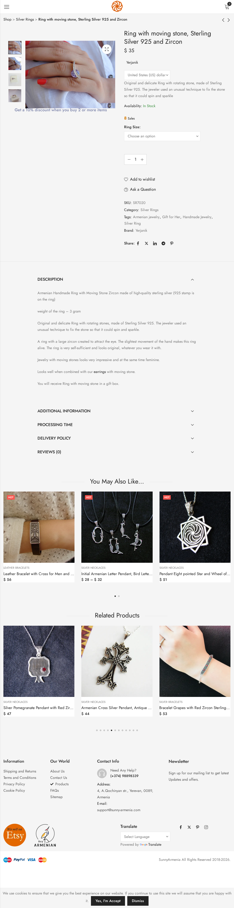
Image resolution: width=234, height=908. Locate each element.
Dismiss (138, 900)
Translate (154, 844)
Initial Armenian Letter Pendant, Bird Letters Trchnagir (46, 573)
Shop (7, 19)
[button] (115, 596)
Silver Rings (25, 19)
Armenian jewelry (146, 217)
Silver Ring (132, 223)
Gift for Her (171, 217)
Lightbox (107, 49)
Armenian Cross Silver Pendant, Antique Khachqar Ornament (53, 707)
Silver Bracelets (93, 702)
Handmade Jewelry (197, 217)
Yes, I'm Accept (108, 900)
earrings (100, 371)
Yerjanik (132, 62)
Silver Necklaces (15, 568)
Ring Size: (132, 127)
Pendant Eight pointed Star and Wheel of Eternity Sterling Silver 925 (137, 573)
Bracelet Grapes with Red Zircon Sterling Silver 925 (123, 707)
